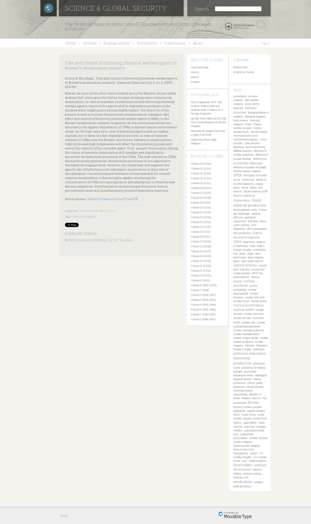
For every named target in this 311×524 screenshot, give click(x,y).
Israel (242, 253)
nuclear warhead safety (246, 334)
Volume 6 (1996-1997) (92, 211)
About (198, 43)
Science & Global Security (116, 7)
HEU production (242, 233)
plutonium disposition (249, 353)
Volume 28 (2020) (201, 188)
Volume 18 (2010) (201, 236)
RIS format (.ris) (103, 240)
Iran (235, 253)
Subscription (175, 43)
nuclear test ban (242, 318)
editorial (248, 180)
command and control (245, 135)
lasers (236, 261)
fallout (253, 187)
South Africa (249, 414)
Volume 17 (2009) (201, 241)
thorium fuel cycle (243, 449)
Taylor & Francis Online (105, 199)
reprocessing (240, 394)
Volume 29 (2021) (201, 183)
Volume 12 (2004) (201, 265)
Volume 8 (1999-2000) (204, 285)
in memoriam (240, 246)
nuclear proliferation (248, 305)
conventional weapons (245, 139)
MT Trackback (123, 240)
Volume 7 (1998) (200, 290)
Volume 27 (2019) (201, 192)
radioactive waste (243, 375)
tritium (254, 453)
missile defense (245, 265)
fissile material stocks (245, 209)
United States (242, 465)
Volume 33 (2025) (201, 163)
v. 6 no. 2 (112, 211)
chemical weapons (84, 216)
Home (71, 43)
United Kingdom (257, 460)
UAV (244, 460)
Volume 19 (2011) (200, 231)
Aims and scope (199, 67)
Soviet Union (260, 418)
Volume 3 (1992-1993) (203, 309)
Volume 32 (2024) (201, 168)
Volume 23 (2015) (201, 212)
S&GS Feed (241, 67)
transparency (240, 453)
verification (242, 481)
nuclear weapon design (246, 337)
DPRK (237, 175)
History (195, 72)
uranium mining (252, 473)
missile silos (258, 269)
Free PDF (131, 199)
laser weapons (256, 257)
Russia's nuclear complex (247, 407)
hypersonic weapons (254, 242)
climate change (259, 131)
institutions (259, 249)
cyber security (252, 143)
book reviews (240, 120)
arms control (252, 103)
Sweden (253, 438)
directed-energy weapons (247, 171)
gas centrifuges (241, 213)
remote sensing (254, 386)
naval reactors (241, 277)
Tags (237, 90)
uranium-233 (241, 477)
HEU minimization (257, 228)
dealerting (238, 147)
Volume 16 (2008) (201, 246)
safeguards (239, 410)
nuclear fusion (241, 301)
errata (245, 187)
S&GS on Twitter (245, 72)
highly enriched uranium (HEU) (247, 237)
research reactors (251, 398)
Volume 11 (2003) (201, 270)
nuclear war (248, 322)
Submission (147, 43)
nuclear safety (243, 310)
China (248, 124)
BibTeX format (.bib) (78, 240)
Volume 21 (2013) (201, 222)
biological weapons (255, 116)
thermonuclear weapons (246, 445)
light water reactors (252, 261)
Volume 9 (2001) (200, 280)
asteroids (238, 108)
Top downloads (204, 95)
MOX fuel (257, 273)
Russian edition (116, 43)
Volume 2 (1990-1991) (203, 314)
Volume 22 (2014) (201, 217)
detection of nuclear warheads (249, 167)
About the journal (207, 60)
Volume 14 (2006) (201, 256)
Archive (89, 43)
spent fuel (249, 426)
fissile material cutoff (255, 191)
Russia (253, 402)
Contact (195, 81)
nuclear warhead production (248, 330)
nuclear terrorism (254, 313)
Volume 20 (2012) (201, 226)
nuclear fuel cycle (254, 297)
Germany (253, 221)
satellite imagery (256, 410)
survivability (240, 438)
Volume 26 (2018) (201, 197)
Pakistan (250, 345)
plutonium (259, 349)
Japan (250, 253)
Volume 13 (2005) (201, 261)
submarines (246, 434)
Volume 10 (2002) (201, 275)
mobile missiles (241, 273)
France (263, 209)
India (252, 246)
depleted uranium (242, 150)
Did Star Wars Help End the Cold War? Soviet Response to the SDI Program (208, 122)
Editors (195, 77)
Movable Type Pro (235, 515)
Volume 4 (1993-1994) (203, 304)
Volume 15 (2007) (201, 251)
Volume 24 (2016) (201, 207)
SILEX (236, 414)
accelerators (240, 96)
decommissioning (255, 147)
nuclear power (259, 301)
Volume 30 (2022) (201, 178)
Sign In (266, 43)
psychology (250, 371)
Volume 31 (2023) (201, 173)
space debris (250, 422)
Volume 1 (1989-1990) (203, 319)
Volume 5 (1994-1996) (203, 299)
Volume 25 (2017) (201, 202)
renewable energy (243, 390)
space (237, 422)
